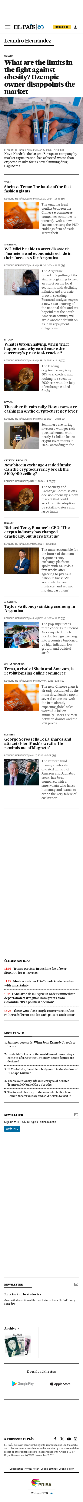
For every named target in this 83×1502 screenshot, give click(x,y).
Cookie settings (49, 1468)
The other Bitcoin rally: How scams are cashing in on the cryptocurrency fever (40, 409)
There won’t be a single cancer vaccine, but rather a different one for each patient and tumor (39, 1013)
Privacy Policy (31, 1468)
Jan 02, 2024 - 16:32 (42, 544)
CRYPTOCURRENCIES (15, 460)
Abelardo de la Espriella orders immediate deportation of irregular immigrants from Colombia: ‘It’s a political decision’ (39, 998)
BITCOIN (8, 402)
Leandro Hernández (27, 41)
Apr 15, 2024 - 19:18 (51, 360)
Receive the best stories (22, 1294)
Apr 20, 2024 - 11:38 (51, 265)
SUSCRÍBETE (62, 27)
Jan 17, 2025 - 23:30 (51, 150)
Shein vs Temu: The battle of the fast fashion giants (37, 189)
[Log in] (75, 27)
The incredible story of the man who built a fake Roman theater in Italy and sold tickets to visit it (39, 1094)
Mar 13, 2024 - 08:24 (52, 418)
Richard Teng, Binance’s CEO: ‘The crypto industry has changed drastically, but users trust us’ (37, 532)
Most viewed (14, 1033)
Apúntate (12, 1128)
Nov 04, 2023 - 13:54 (52, 680)
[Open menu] (7, 27)
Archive (10, 1328)
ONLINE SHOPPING (14, 664)
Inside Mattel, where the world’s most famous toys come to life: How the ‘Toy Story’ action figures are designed (40, 1057)
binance (9, 523)
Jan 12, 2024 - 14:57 (42, 481)
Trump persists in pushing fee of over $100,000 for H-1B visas (35, 971)
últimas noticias (17, 960)
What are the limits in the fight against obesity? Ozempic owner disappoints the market (39, 77)
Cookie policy (66, 1468)
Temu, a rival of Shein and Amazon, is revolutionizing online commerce (39, 671)
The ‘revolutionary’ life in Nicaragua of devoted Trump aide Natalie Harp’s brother (38, 1082)
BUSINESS (9, 735)
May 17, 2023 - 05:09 (42, 755)
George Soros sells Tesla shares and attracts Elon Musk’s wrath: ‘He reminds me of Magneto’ (37, 744)
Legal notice (16, 1468)
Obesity (8, 56)
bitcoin (8, 340)
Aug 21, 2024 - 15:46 (51, 198)
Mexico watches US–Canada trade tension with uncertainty (38, 983)
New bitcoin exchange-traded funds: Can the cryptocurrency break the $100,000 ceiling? (37, 470)
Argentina (10, 245)
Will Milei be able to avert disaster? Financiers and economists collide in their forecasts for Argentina (38, 254)
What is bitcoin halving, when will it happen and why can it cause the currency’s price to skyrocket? (36, 349)
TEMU (7, 182)
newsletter (13, 1114)
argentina (10, 602)
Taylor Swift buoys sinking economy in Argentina (39, 609)
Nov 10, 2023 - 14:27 (51, 618)
